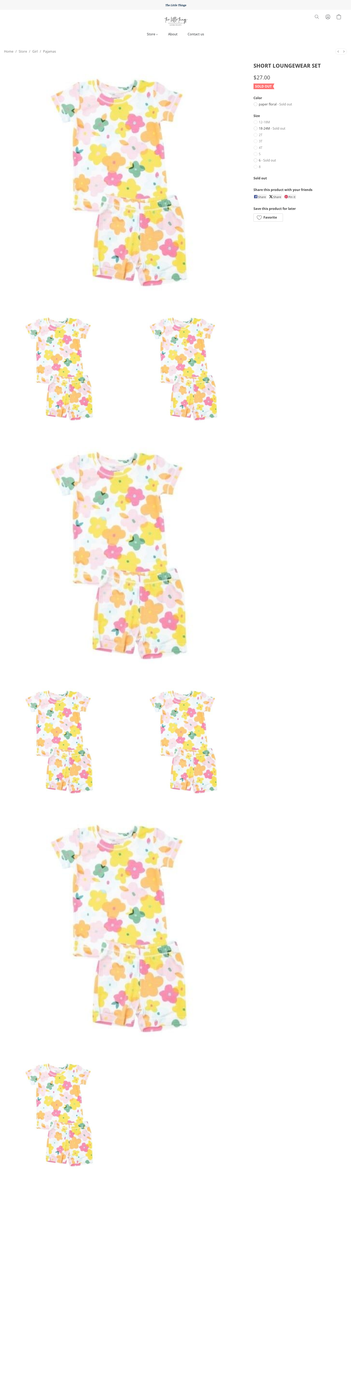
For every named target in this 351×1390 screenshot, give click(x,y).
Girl (35, 51)
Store (151, 34)
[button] (175, 21)
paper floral (275, 104)
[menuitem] (338, 51)
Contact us (196, 34)
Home (8, 51)
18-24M (272, 128)
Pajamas (49, 51)
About (173, 34)
